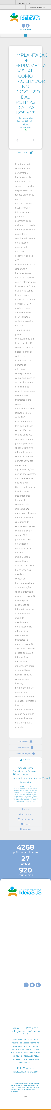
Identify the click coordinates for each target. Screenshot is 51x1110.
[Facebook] (38, 985)
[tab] (25, 153)
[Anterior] (20, 140)
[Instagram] (26, 985)
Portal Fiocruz (7, 2)
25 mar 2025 (25, 128)
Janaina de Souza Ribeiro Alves (25, 121)
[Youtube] (32, 985)
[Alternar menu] (25, 35)
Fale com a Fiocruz (24, 3)
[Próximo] (30, 140)
